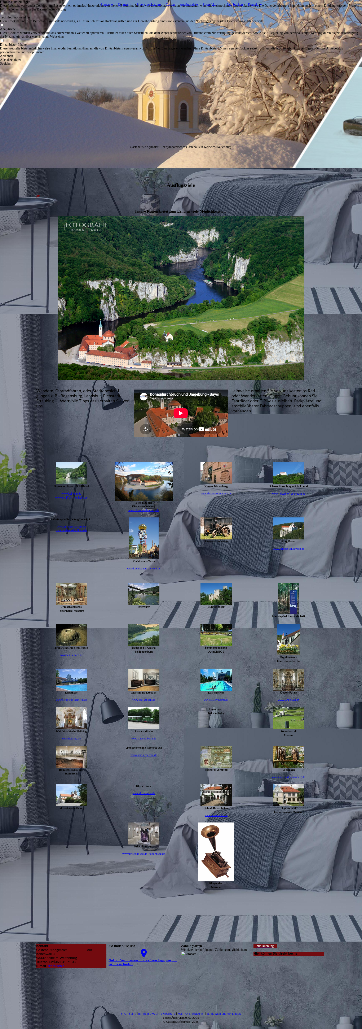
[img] (181, 84)
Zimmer (123, 4)
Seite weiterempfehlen (224, 1014)
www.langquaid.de (288, 700)
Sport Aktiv (210, 4)
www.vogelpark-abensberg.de (288, 776)
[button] (181, 56)
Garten (170, 4)
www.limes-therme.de (144, 755)
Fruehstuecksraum (149, 4)
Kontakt (253, 4)
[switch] (2, 13)
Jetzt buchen (234, 4)
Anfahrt (198, 1014)
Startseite (107, 4)
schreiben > (56, 966)
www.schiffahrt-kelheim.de (71, 497)
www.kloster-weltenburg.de (143, 510)
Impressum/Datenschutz (157, 1014)
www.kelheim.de (71, 493)
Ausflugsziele (189, 4)
